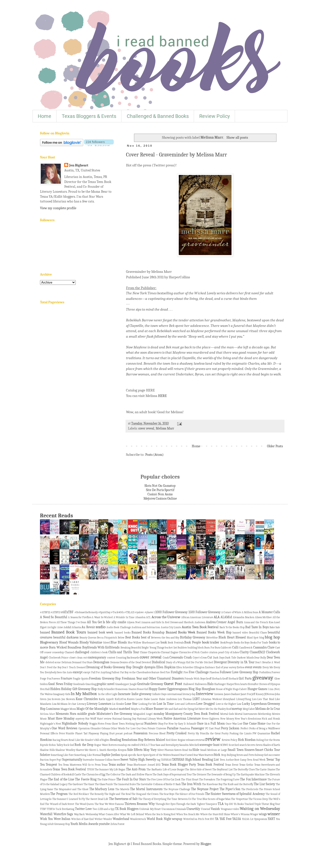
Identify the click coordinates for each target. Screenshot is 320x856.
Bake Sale (275, 627)
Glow (277, 678)
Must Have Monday (61, 718)
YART (271, 819)
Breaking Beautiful (130, 647)
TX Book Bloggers (126, 809)
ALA (217, 617)
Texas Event (231, 764)
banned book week (101, 632)
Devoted (146, 662)
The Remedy (97, 794)
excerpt (77, 672)
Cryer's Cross (200, 657)
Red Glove (171, 740)
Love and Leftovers (185, 704)
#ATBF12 (45, 612)
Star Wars (199, 755)
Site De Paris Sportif (160, 490)
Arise (60, 627)
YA (216, 819)
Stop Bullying (228, 755)
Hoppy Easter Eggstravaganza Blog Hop (175, 689)
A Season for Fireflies (79, 617)
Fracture (66, 678)
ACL (148, 617)
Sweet (116, 759)
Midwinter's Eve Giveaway (114, 714)
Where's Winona (240, 814)
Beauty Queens (88, 637)
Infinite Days (159, 694)
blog (261, 637)
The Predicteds (249, 789)
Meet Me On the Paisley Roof (215, 709)
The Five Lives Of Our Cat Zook (163, 779)
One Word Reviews (64, 728)
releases (190, 740)
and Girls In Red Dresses (164, 622)
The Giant (89, 784)
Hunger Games (257, 689)
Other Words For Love (123, 728)
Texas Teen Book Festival (69, 769)
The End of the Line (61, 779)
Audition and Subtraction (146, 627)
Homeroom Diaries (125, 689)
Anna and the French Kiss (258, 622)
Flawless (214, 672)
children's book (99, 652)
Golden (44, 684)
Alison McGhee (263, 617)
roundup (122, 745)
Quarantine (264, 733)
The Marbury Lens (101, 789)
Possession (141, 733)
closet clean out (78, 657)
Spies (146, 755)
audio (101, 626)
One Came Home (254, 723)
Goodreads (79, 684)
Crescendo (176, 657)
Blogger (205, 844)
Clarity (244, 652)
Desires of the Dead (130, 662)
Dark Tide (230, 657)
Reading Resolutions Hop (127, 740)
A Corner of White (231, 612)
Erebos (240, 667)
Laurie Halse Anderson (164, 699)
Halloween (201, 684)
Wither (98, 819)
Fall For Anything (101, 672)
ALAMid (226, 617)
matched (124, 709)
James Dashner (232, 694)
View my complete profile (58, 208)
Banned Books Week (180, 632)
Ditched (208, 662)
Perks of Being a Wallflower (264, 728)
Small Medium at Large (213, 750)
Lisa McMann (60, 704)
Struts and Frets (245, 755)
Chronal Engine (169, 652)
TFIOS (90, 769)
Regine (182, 740)
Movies (276, 714)
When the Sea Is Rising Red (160, 814)
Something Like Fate (62, 755)
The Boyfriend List (222, 769)
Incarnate (124, 694)
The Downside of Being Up (221, 774)
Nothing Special (135, 723)
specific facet (135, 755)
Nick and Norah (271, 718)
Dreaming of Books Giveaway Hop (109, 667)
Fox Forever (53, 678)
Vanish (215, 809)
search (243, 745)
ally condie (119, 622)
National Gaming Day (124, 718)
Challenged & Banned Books (158, 116)
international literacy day (181, 694)
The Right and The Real (117, 794)
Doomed (81, 667)
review (212, 739)
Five (186, 672)
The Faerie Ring (85, 779)
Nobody (83, 723)
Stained (175, 755)
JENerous (269, 694)
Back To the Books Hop (232, 627)
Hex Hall (45, 689)
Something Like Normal (87, 755)
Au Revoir (88, 627)
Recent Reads (56, 515)
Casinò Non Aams (160, 494)
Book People (192, 642)
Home (44, 116)
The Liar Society (264, 784)
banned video (240, 632)
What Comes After (109, 814)
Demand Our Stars (82, 662)
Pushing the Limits (241, 733)
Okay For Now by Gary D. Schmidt (177, 723)
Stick (217, 755)
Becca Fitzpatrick (107, 637)
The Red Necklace (78, 794)
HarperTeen (233, 684)
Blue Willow (135, 642)
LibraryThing (243, 699)
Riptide (44, 745)
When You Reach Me (188, 814)
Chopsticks (154, 652)
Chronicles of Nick (189, 652)
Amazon (145, 622)
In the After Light (108, 694)
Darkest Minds (245, 657)
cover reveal (146, 428)
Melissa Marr (165, 428)
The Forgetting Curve (228, 779)
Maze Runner (155, 709)
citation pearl (216, 652)
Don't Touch (69, 667)
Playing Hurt (107, 733)
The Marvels (122, 789)
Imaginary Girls (61, 694)
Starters (208, 755)
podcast (128, 733)
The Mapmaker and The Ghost (71, 789)
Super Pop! (56, 759)
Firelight (176, 672)
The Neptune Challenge (177, 789)
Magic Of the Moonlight (92, 709)
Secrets (251, 745)
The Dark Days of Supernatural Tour (172, 774)
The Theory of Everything (152, 799)
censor (47, 652)
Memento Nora (66, 714)
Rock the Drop (84, 745)
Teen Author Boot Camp (233, 759)
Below (121, 637)
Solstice (45, 755)
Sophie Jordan (111, 755)
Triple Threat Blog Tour (267, 804)
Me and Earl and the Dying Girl (181, 709)
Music (43, 718)
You (278, 819)
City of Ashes (232, 652)
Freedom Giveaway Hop (105, 678)
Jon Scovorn (54, 699)
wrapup (177, 819)
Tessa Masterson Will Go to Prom (81, 764)
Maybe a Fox (138, 709)
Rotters (112, 745)
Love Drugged (205, 704)
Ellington (199, 667)
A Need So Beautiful (53, 617)
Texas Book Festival (210, 764)
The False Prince (106, 779)
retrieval (200, 740)
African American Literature (197, 617)
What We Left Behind (132, 814)
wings (263, 814)
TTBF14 (50, 809)
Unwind (205, 809)
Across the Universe (166, 617)
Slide (195, 750)
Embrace (210, 667)
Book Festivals (176, 642)
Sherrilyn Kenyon (116, 750)
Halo (210, 684)
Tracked (249, 804)
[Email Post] (179, 423)
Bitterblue (212, 637)
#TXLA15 (129, 612)
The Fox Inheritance (253, 779)
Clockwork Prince (59, 657)
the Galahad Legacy (57, 784)
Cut (210, 657)
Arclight (51, 627)
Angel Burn (235, 622)
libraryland (229, 699)
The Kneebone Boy (212, 784)
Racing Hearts (60, 740)
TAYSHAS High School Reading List (195, 759)
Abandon (140, 617)
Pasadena (185, 728)
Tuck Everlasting (65, 809)
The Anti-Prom (136, 769)
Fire (168, 672)
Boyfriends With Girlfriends (101, 647)
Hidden (55, 689)
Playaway (93, 733)
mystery (80, 718)
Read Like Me (76, 740)
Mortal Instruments (246, 714)
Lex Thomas (185, 699)
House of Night (224, 689)
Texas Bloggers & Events (89, 116)
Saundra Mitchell (189, 745)
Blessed (241, 637)
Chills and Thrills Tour (123, 652)
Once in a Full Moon (211, 723)
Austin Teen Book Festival (200, 627)
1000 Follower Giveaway (171, 612)
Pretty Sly (193, 733)
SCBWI (224, 745)
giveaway (262, 678)
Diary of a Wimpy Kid (178, 662)
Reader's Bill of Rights (97, 740)
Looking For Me (147, 704)
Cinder (204, 652)
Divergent (220, 662)
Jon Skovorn (68, 699)
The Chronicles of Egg (93, 774)
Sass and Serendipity (167, 745)
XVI (212, 819)
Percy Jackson (230, 728)
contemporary (97, 657)
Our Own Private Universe (151, 728)
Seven (259, 745)
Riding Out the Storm (268, 740)
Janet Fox (246, 694)
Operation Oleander (89, 728)
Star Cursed (186, 755)
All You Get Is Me (98, 622)
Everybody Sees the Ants (58, 672)
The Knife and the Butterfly (238, 784)
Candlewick (245, 647)
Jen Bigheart (78, 165)
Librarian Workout (211, 699)
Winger (254, 814)
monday (159, 714)
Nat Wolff (90, 718)
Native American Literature (182, 718)
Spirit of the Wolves (159, 755)
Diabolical (158, 662)
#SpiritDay (104, 612)
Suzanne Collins (104, 759)
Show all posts (237, 137)
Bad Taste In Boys (257, 627)
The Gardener (75, 784)
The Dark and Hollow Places (136, 774)
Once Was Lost (234, 723)
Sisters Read (181, 750)
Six (190, 750)
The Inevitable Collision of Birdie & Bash (158, 784)
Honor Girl (142, 689)
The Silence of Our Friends (189, 794)
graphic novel (105, 684)
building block (196, 647)
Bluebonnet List (151, 642)
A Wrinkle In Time (124, 617)
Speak (124, 755)
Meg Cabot (249, 709)
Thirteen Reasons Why (139, 804)
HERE (162, 395)
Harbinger (220, 684)
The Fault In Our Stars (131, 779)
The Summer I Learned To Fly (68, 799)
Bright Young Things (153, 647)
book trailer (211, 642)
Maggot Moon (68, 709)
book (163, 642)
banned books (122, 632)
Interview (204, 693)
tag (158, 759)
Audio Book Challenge (118, 627)
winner (274, 813)
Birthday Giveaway (192, 637)
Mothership (264, 714)
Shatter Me (82, 750)
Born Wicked (57, 647)
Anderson (199, 622)
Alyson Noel (133, 622)
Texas (105, 764)
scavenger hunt (210, 745)
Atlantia (76, 627)
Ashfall (67, 627)
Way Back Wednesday (86, 814)
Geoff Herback (230, 678)
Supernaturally (72, 759)
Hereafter (253, 684)
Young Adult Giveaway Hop (55, 824)
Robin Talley (56, 745)
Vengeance (227, 809)
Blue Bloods (118, 642)
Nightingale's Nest (50, 723)
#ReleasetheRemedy (86, 612)
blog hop (272, 637)
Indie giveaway (142, 694)
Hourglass (208, 689)
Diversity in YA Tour (241, 662)
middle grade (86, 714)
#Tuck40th (117, 612)
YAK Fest (226, 819)
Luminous (53, 709)
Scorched (234, 745)
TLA (221, 804)
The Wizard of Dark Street (59, 804)
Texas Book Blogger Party (179, 764)
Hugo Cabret (240, 689)
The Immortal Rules (125, 784)
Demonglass (101, 662)
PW (254, 733)
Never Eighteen (210, 718)
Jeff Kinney (258, 694)
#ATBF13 (55, 612)
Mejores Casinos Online (160, 498)
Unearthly (193, 809)
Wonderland (121, 819)
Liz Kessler (118, 704)
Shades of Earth (271, 745)
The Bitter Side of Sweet (198, 769)
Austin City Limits (171, 627)
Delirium (67, 662)
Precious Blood (157, 733)
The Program (59, 794)
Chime (143, 652)
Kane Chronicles (87, 699)
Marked (113, 709)
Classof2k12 (257, 652)
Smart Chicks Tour (267, 750)
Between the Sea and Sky (165, 637)
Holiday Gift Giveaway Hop (78, 689)
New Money (227, 718)
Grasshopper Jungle (125, 684)
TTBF (43, 809)
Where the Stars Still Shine (215, 814)
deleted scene (53, 662)
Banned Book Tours (68, 632)
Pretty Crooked (176, 733)
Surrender (88, 759)
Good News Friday (60, 684)
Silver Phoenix (166, 750)
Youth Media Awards (84, 824)
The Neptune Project (204, 789)
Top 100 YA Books (234, 804)
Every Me (267, 667)
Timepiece (211, 804)
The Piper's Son (230, 789)
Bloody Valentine (91, 642)
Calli (235, 647)
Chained (69, 652)
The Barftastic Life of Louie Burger (165, 769)
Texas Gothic (246, 764)
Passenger (197, 728)
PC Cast (209, 728)
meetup (237, 709)
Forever (276, 672)
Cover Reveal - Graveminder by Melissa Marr (176, 154)
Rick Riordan (247, 740)
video (236, 809)
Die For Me (197, 662)
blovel (106, 642)
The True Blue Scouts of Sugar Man (211, 799)
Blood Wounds (69, 642)
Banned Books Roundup (148, 632)
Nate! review (104, 718)
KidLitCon (120, 699)
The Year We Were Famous (109, 804)
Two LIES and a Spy (103, 809)
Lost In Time (165, 704)
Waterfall (46, 814)
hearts (243, 684)
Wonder (107, 819)
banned (45, 632)
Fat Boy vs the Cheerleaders (135, 672)
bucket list (171, 647)
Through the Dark (186, 804)
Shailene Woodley (65, 750)
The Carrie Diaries (265, 769)
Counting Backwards (127, 657)
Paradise (172, 728)
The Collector (113, 774)
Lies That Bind (265, 699)
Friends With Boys (194, 678)
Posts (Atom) (154, 455)
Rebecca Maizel (154, 740)
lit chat (72, 704)
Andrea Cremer (216, 622)
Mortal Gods (227, 714)
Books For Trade (259, 642)
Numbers (150, 723)
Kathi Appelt (106, 699)
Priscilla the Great (210, 733)
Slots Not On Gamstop (160, 486)
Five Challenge (199, 672)
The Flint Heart (189, 779)
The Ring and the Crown (144, 794)
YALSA (236, 819)
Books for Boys (242, 642)
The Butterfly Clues (244, 769)
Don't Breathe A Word (267, 662)
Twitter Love (83, 809)
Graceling (91, 684)
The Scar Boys (166, 794)
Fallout (116, 672)
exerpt (86, 672)
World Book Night (159, 819)
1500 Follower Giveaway (204, 612)
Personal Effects (49, 733)
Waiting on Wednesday (260, 808)
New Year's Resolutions (248, 718)
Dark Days (218, 657)
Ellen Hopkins (166, 667)
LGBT (196, 699)
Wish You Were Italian (55, 819)
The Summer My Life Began (109, 769)
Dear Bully (260, 657)
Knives (130, 699)
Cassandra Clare (263, 647)
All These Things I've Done (71, 622)
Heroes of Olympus (269, 684)
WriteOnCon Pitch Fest (196, 819)
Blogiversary (49, 642)
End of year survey (226, 667)
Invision (218, 694)
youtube (104, 824)
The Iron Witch (191, 784)
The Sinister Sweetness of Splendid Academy (235, 794)
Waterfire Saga (63, 814)
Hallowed (188, 684)
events (257, 667)
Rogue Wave (101, 745)
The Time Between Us (179, 799)
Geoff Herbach (214, 678)
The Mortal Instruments (146, 789)
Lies (254, 699)
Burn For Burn (212, 647)
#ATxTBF (67, 612)
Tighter (201, 804)
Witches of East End (82, 819)
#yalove (139, 612)
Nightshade (69, 723)
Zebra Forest (117, 824)
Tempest (51, 764)
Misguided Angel (142, 714)
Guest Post (173, 683)
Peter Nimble (66, 733)
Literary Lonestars (99, 704)
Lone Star (131, 704)
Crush (188, 657)
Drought (137, 667)
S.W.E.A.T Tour (147, 745)
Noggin (93, 723)
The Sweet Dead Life (97, 799)
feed (162, 672)
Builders (182, 647)
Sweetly (151, 759)
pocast (119, 733)
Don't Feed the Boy (51, 667)
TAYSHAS (166, 759)
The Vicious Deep (258, 799)
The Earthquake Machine (250, 774)
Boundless (74, 647)
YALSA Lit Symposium (254, 819)
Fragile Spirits (80, 678)
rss (129, 745)
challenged (82, 652)
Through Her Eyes (166, 804)
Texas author (117, 764)
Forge (43, 678)
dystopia (150, 667)
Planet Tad (81, 733)
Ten (60, 764)
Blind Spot (252, 637)
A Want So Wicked (102, 617)
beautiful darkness (65, 637)
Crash (166, 657)
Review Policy (214, 116)
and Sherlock (186, 622)
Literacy (81, 704)
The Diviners (199, 774)
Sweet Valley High (132, 759)
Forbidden (265, 672)
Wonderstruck (138, 819)
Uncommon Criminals (174, 809)
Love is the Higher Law (229, 704)
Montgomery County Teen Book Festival (192, 714)
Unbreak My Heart (150, 809)
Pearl (217, 728)
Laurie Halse (143, 699)
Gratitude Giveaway (150, 684)
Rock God (69, 745)
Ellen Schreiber (185, 667)
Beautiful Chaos (258, 632)
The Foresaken (207, 779)
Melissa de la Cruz (267, 709)
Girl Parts (245, 678)
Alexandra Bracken (243, 617)
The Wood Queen (84, 804)
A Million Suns (250, 612)
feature (156, 672)
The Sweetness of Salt (123, 799)
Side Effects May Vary (142, 750)
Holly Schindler (106, 689)
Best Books (132, 637)
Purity (225, 733)
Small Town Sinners (241, 750)
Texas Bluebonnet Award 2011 (143, 764)
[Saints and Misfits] (222, 531)
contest (111, 657)
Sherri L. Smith (97, 750)
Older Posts (275, 446)
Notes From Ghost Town (111, 723)
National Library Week (150, 718)
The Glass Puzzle (104, 784)
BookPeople (226, 642)
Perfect (244, 728)
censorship (58, 652)
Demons (114, 662)
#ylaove (148, 612)
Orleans (106, 728)
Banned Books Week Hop (214, 632)
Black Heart (226, 637)
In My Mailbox (84, 693)
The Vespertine (239, 799)
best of (145, 637)
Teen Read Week (256, 759)
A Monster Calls (269, 612)
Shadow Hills (47, 750)
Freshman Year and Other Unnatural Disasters (153, 678)
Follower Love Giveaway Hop (239, 672)
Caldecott (226, 647)
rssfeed (135, 745)
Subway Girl (261, 755)
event (248, 667)
